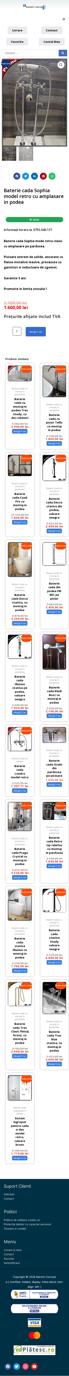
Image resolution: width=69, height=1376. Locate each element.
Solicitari (9, 1194)
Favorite (9, 1258)
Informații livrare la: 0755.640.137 (28, 230)
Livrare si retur (13, 1250)
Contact (9, 1198)
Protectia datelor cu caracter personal (27, 1224)
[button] (63, 19)
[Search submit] (63, 53)
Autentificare (12, 1263)
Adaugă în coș (36, 331)
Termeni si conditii (15, 1228)
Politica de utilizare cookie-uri (22, 1220)
